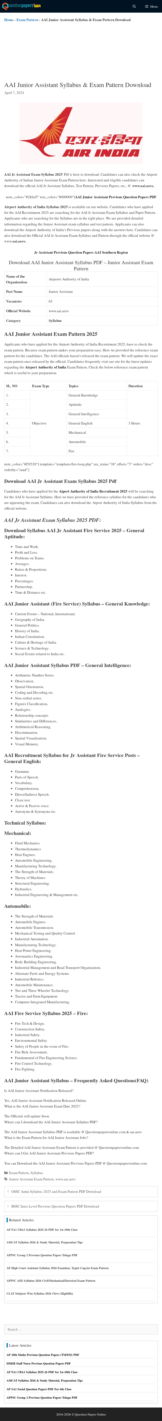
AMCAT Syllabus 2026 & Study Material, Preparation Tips (45, 1242)
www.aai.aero (65, 1179)
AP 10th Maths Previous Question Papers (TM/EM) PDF (43, 1355)
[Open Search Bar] (134, 6)
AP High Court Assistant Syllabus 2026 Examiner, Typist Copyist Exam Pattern (58, 1268)
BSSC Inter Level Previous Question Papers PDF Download (55, 1206)
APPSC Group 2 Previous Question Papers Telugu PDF (42, 1255)
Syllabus (37, 1172)
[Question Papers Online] (22, 6)
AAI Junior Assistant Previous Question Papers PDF (115, 197)
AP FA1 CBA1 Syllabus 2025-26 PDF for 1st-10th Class (42, 1229)
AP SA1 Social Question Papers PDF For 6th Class (39, 1389)
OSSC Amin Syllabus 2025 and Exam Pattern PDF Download (56, 1191)
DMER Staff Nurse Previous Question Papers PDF (39, 1363)
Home (9, 19)
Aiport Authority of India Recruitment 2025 (93, 491)
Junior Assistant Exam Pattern (31, 1179)
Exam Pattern (27, 19)
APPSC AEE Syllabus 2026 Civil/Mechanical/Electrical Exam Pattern (51, 1280)
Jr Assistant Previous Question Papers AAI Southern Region (81, 252)
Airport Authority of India (45, 367)
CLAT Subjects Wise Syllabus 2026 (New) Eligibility (40, 1293)
